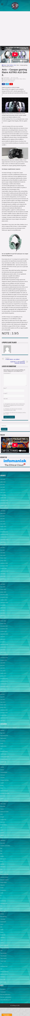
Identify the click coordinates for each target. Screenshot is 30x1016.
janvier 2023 (3, 592)
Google (2, 817)
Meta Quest (3, 858)
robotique (2, 919)
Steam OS (2, 934)
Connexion (3, 992)
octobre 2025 (3, 505)
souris (1, 924)
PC (1, 895)
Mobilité (2, 864)
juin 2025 (2, 516)
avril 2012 (2, 699)
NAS (1, 869)
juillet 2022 (2, 607)
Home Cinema (3, 824)
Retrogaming (3, 916)
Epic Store (2, 796)
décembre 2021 (4, 626)
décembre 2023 (4, 563)
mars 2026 (2, 492)
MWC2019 (2, 866)
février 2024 (3, 558)
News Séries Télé (4, 874)
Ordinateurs (3, 890)
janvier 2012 (3, 707)
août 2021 (2, 636)
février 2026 (3, 495)
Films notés (3, 803)
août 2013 (2, 662)
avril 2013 (2, 668)
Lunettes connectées (5, 845)
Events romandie (4, 801)
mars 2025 (2, 524)
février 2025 (3, 526)
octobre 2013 (3, 660)
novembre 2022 (4, 597)
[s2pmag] (15, 5)
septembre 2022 (4, 602)
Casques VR (3, 761)
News (21, 78)
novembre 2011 (4, 712)
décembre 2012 (4, 678)
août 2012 (2, 689)
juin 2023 (2, 579)
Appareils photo (4, 735)
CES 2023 (2, 764)
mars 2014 (2, 652)
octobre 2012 (3, 683)
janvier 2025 (3, 529)
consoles (2, 777)
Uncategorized (3, 966)
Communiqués (3, 772)
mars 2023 (2, 586)
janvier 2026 (3, 497)
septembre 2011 (4, 718)
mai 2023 (2, 581)
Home (4, 65)
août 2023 (2, 573)
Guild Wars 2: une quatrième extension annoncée (17, 362)
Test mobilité (3, 953)
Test (1, 950)
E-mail (5, 393)
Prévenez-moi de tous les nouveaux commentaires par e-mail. (13, 409)
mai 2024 (2, 550)
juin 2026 (2, 484)
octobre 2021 (3, 631)
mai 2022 (2, 613)
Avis (15, 65)
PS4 (1, 906)
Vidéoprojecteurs (4, 971)
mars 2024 (2, 555)
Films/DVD (2, 806)
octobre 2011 (3, 715)
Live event (2, 843)
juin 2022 (2, 610)
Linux (1, 838)
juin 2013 (2, 665)
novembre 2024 (4, 534)
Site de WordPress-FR (5, 999)
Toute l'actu (10, 80)
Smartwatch (3, 921)
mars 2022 (2, 618)
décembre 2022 (4, 594)
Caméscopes (3, 754)
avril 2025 (2, 521)
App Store (2, 733)
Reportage (2, 911)
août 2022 (2, 605)
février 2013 (3, 673)
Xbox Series (3, 982)
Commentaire (7, 373)
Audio (1, 743)
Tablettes (2, 937)
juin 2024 (2, 547)
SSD (1, 927)
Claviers (2, 769)
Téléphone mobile (4, 948)
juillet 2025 (2, 513)
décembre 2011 (4, 710)
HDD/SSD (2, 822)
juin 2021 (2, 641)
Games (17, 78)
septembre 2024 (4, 539)
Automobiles (3, 746)
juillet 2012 (2, 691)
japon (1, 830)
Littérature (2, 840)
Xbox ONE (2, 979)
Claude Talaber (6, 77)
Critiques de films (4, 780)
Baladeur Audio (4, 751)
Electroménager (4, 790)
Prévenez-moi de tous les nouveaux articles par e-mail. (15, 413)
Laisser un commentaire (8, 81)
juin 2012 (2, 694)
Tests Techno (10, 65)
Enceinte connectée (4, 793)
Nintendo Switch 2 (4, 879)
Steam (1, 932)
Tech (1, 940)
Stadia (1, 929)
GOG (1, 814)
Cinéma (2, 767)
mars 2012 (2, 702)
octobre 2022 (3, 600)
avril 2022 (2, 615)
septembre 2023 (4, 571)
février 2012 (3, 704)
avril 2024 (2, 552)
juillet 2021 (2, 639)
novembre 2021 (4, 628)
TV (1, 963)
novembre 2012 (4, 681)
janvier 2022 (3, 623)
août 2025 (2, 510)
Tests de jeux (3, 955)
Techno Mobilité (4, 945)
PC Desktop (3, 900)
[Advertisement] (15, 28)
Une (14, 80)
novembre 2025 (4, 503)
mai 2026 (2, 487)
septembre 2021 (4, 634)
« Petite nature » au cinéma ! (12, 359)
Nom (5, 388)
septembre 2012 (4, 686)
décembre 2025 (4, 500)
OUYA (1, 893)
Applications (3, 738)
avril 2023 (2, 584)
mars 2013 (2, 670)
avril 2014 (2, 649)
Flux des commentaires (5, 997)
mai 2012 (2, 697)
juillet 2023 (2, 576)
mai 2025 (2, 518)
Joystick (2, 832)
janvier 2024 (3, 560)
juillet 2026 (2, 482)
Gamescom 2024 (4, 811)
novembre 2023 (4, 565)
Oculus (2, 887)
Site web (6, 398)
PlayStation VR (3, 903)
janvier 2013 (3, 676)
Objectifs (2, 885)
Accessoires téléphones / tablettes (8, 727)
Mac (1, 848)
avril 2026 (2, 489)
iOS (1, 827)
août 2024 (2, 542)
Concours (2, 775)
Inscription (3, 989)
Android (2, 730)
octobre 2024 (3, 537)
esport (2, 798)
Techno (24, 78)
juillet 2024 (2, 545)
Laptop (2, 835)
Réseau (2, 914)
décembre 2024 (4, 531)
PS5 (1, 908)
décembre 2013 (4, 655)
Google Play (3, 819)
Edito (1, 788)
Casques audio (9, 78)
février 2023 (3, 589)
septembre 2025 (4, 508)
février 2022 (3, 621)
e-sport (14, 78)
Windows (2, 976)
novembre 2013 (4, 657)
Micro (1, 861)
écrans (2, 785)
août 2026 (2, 479)
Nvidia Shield (3, 882)
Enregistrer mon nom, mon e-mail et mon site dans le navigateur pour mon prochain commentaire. (14, 405)
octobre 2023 (3, 568)
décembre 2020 (4, 644)
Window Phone (4, 974)
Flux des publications (5, 994)
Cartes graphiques (4, 756)
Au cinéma (2, 741)
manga (2, 856)
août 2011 (2, 720)
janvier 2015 (3, 647)
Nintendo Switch (4, 877)
